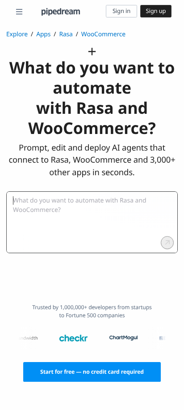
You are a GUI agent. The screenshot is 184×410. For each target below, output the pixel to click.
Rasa (65, 34)
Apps (43, 34)
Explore (17, 34)
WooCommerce (103, 34)
